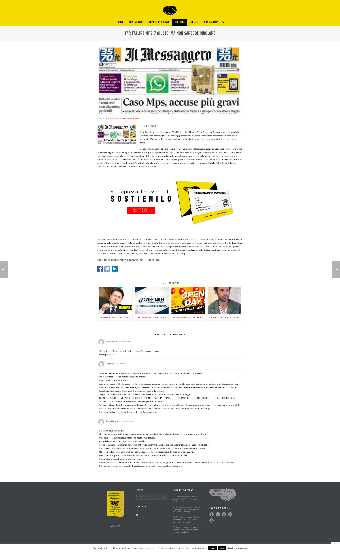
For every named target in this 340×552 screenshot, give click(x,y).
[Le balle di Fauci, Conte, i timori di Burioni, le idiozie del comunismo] (115, 300)
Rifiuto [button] (222, 548)
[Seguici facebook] (211, 514)
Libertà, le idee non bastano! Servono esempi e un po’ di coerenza (225, 317)
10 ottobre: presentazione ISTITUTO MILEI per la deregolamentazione (153, 317)
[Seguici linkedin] (218, 514)
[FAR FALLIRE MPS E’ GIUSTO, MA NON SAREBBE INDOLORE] (170, 81)
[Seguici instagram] (224, 514)
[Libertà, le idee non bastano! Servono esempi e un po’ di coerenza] (224, 300)
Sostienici (179, 21)
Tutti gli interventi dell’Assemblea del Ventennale (185, 498)
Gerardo (179, 507)
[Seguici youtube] (211, 520)
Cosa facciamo (135, 21)
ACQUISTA (115, 526)
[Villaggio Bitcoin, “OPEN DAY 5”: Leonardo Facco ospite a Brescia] (188, 300)
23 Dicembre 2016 (112, 118)
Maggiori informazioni (237, 548)
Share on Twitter (107, 269)
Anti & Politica (127, 118)
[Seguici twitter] (230, 514)
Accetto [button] (212, 548)
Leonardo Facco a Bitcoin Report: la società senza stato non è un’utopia (186, 509)
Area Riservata (211, 21)
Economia (136, 118)
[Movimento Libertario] (170, 9)
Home (120, 21)
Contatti (194, 21)
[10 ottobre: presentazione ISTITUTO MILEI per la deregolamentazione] (152, 300)
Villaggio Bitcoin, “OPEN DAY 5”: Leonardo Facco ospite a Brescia (189, 317)
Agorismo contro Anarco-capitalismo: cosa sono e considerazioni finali (186, 529)
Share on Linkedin (115, 269)
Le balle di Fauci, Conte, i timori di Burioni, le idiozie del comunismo (116, 317)
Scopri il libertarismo (158, 21)
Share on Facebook (100, 269)
